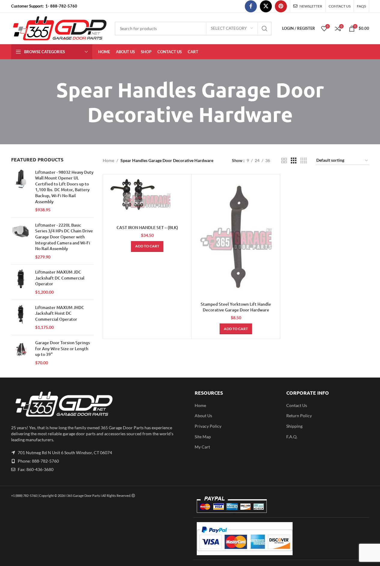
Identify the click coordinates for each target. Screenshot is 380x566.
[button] (147, 246)
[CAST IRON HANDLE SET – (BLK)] (147, 200)
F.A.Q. (291, 436)
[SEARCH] (265, 28)
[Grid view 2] (284, 160)
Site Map (203, 436)
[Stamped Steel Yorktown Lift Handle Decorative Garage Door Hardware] (235, 238)
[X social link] (266, 6)
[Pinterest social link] (281, 6)
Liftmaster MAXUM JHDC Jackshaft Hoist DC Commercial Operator (59, 313)
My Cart (202, 446)
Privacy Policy (208, 426)
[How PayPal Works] (245, 538)
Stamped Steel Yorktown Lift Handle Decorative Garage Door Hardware (236, 307)
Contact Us (296, 405)
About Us (203, 415)
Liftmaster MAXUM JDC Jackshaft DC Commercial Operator (59, 277)
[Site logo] (60, 27)
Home (108, 160)
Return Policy (299, 415)
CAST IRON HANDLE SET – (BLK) (147, 227)
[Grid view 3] (293, 160)
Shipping (294, 426)
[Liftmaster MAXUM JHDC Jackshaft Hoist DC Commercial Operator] (21, 317)
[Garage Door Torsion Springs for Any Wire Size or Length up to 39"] (21, 353)
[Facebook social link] (251, 6)
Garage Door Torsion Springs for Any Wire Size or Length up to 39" (62, 348)
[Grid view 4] (303, 160)
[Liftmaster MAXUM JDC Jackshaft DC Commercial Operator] (21, 282)
